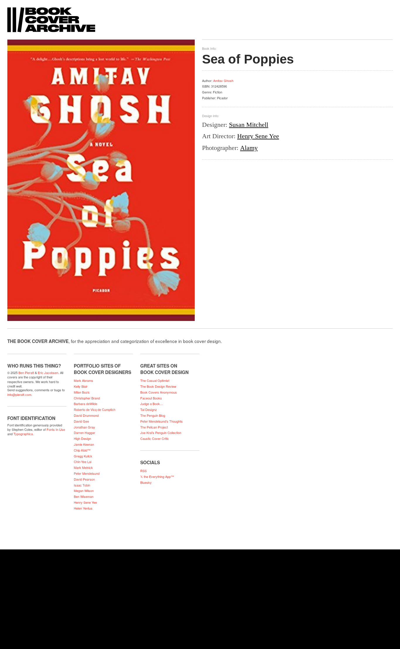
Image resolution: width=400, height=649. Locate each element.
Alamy (249, 147)
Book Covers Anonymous (158, 392)
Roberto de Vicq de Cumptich (94, 409)
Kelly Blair (81, 386)
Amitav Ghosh (223, 80)
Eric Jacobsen (48, 372)
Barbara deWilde (85, 403)
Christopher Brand (87, 398)
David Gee (81, 421)
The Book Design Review (158, 386)
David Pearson (84, 479)
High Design (82, 438)
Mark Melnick (83, 467)
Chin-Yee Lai (82, 461)
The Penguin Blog (152, 415)
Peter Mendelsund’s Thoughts (161, 421)
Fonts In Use (56, 429)
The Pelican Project (154, 427)
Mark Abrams (83, 380)
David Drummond (86, 415)
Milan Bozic (82, 392)
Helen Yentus (83, 508)
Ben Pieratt (26, 372)
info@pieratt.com (19, 394)
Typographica (23, 433)
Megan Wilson (84, 490)
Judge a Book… (151, 403)
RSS (143, 470)
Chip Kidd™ (82, 450)
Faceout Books (151, 398)
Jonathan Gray (84, 427)
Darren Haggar (84, 432)
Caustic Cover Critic (154, 438)
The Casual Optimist (154, 380)
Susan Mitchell (248, 124)
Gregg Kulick (83, 456)
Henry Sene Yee (258, 136)
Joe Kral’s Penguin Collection (160, 432)
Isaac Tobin (82, 485)
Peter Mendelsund (87, 473)
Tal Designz (148, 409)
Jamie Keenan (84, 444)
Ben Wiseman (83, 496)
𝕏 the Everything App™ (157, 476)
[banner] (200, 17)
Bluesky (146, 482)
